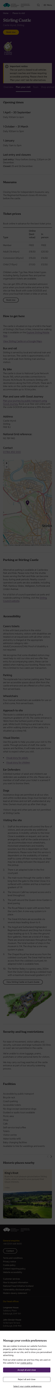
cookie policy (26, 1363)
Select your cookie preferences (27, 1386)
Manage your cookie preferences (25, 1341)
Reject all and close (26, 1379)
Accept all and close (27, 1370)
